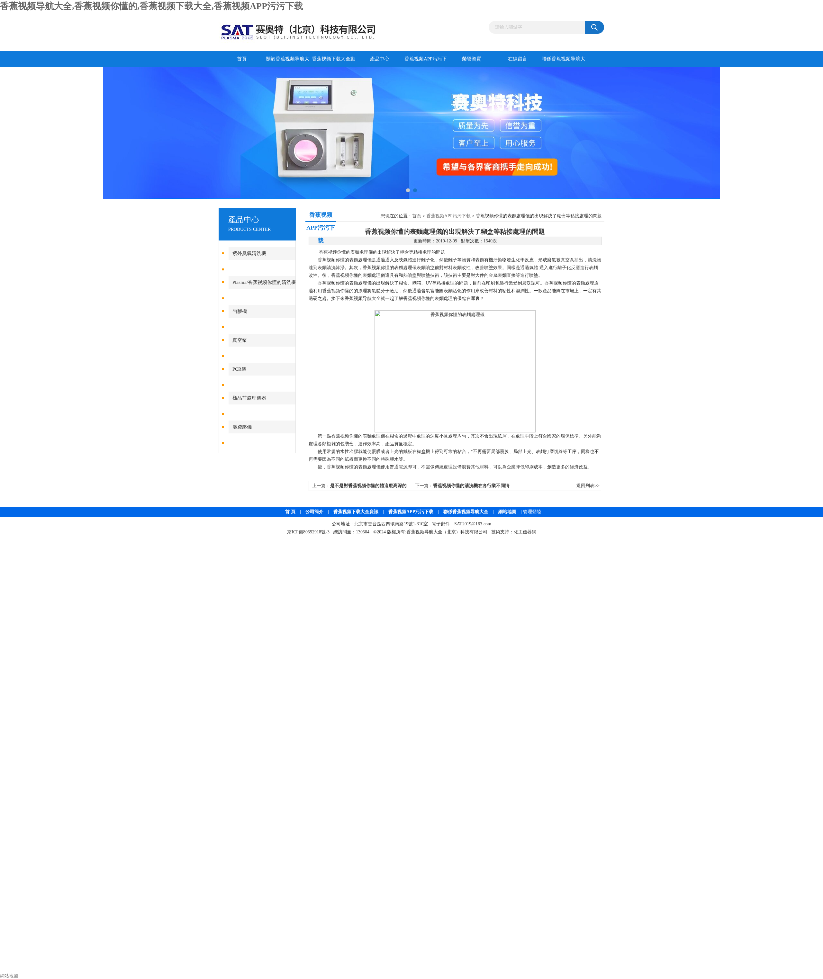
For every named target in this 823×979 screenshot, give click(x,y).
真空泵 (239, 340)
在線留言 (517, 58)
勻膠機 (239, 311)
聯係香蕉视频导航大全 (563, 61)
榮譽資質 (471, 58)
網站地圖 (507, 511)
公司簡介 (314, 511)
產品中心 (379, 58)
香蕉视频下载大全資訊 (355, 511)
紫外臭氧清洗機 (249, 253)
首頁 (242, 58)
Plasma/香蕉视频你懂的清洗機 (264, 282)
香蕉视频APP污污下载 (425, 61)
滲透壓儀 (242, 427)
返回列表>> (588, 485)
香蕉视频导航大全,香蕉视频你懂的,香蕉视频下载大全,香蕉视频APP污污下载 (151, 6)
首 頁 (290, 511)
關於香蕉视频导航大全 (287, 61)
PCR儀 (239, 369)
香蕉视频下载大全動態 (333, 61)
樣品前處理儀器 (249, 398)
